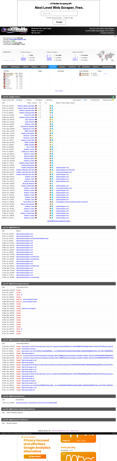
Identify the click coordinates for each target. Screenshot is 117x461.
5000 (11, 227)
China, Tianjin (30, 147)
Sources (5, 66)
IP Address (39, 100)
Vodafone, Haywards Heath (26, 110)
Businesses (107, 100)
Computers (62, 66)
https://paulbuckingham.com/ (24, 234)
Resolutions (72, 66)
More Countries (59, 91)
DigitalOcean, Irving (28, 128)
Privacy (114, 433)
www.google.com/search (29, 348)
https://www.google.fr (28, 362)
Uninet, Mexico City (28, 202)
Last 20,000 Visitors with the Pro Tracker (58, 221)
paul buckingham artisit (29, 301)
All (86, 100)
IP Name (29, 100)
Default (20, 100)
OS (79, 66)
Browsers (95, 66)
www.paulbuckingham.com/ (64, 172)
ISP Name (49, 100)
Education (95, 100)
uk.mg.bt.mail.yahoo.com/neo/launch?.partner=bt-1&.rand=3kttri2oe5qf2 (36, 402)
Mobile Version (75, 430)
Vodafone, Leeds (29, 124)
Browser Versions (108, 66)
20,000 (11, 97)
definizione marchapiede (29, 308)
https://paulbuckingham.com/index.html (27, 256)
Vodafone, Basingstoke (27, 165)
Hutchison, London (28, 135)
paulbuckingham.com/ (62, 167)
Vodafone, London (29, 149)
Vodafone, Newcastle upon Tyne (25, 170)
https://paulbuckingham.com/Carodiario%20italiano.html (32, 238)
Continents (44, 66)
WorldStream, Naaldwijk (27, 126)
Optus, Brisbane (29, 119)
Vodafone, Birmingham (27, 133)
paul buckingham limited (30, 299)
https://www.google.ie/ (28, 353)
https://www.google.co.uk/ (29, 360)
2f (21, 294)
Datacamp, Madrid (29, 156)
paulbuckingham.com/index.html (65, 170)
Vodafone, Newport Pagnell (26, 163)
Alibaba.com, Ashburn (28, 151)
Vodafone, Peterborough (27, 213)
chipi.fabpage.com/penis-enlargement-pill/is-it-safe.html (72, 202)
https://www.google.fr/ (28, 376)
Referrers (26, 66)
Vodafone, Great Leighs (27, 140)
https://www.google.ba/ (28, 390)
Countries (53, 66)
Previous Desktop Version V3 (60, 430)
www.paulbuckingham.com (17, 39)
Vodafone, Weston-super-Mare (25, 106)
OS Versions (86, 66)
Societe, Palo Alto (29, 115)
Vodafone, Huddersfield (27, 186)
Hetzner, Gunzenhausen (27, 204)
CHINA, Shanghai (29, 131)
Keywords (34, 66)
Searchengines (15, 66)
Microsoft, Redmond (28, 183)
